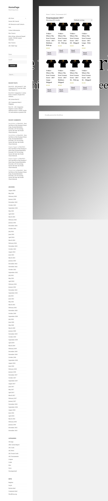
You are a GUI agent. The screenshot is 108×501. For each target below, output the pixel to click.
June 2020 (11, 322)
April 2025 (11, 214)
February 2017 (13, 398)
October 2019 (12, 337)
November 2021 (13, 290)
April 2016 (11, 416)
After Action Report (14, 445)
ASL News (11, 450)
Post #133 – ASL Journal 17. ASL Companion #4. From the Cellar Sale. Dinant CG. (17, 88)
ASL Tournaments (14, 456)
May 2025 (11, 211)
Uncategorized (13, 471)
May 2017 (11, 389)
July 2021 (11, 296)
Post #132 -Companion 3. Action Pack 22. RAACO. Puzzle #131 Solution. (17, 94)
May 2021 (11, 302)
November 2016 (13, 404)
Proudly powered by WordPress (54, 115)
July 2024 (11, 231)
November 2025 (13, 202)
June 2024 (11, 234)
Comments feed (13, 491)
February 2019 (13, 348)
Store (10, 468)
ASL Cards (11, 447)
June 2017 (11, 386)
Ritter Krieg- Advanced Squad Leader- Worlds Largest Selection (17, 38)
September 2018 (13, 360)
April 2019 (11, 343)
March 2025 (12, 217)
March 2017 (12, 395)
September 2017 (13, 381)
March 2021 (12, 304)
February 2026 (13, 196)
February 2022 (13, 284)
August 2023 (12, 252)
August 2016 (12, 410)
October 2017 (12, 378)
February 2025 (13, 220)
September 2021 (13, 293)
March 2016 (12, 419)
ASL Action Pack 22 (14, 99)
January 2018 (12, 372)
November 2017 (13, 375)
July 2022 (11, 275)
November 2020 (13, 310)
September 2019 (13, 340)
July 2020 (11, 319)
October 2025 (12, 205)
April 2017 (11, 392)
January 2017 (12, 401)
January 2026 (12, 199)
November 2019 (13, 334)
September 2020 (13, 316)
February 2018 (13, 369)
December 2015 (13, 427)
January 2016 (12, 424)
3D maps (11, 442)
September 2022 (13, 272)
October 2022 (12, 269)
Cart (10, 27)
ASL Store (11, 18)
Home (48, 14)
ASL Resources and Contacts (16, 24)
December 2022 (13, 263)
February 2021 (13, 307)
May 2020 (11, 325)
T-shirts (53, 14)
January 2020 (12, 331)
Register (11, 482)
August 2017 (12, 383)
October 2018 (12, 357)
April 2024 (11, 237)
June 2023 (11, 255)
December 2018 (13, 351)
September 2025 (13, 208)
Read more (49, 53)
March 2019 (12, 345)
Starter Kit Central (14, 21)
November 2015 (13, 430)
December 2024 (13, 225)
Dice (10, 465)
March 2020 (12, 328)
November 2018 (13, 354)
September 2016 (13, 407)
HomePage (14, 7)
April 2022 (11, 281)
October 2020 (12, 313)
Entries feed (12, 488)
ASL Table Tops (13, 46)
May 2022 (11, 278)
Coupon (11, 459)
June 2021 (11, 299)
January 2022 (12, 287)
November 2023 (13, 246)
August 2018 (12, 363)
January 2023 (12, 261)
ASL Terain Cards (13, 453)
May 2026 (11, 193)
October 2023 (12, 249)
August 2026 (12, 190)
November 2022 (13, 266)
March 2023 (12, 258)
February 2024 (13, 243)
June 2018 (11, 366)
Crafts (10, 462)
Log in (10, 485)
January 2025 (12, 222)
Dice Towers (12, 33)
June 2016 (11, 413)
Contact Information (14, 30)
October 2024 (12, 228)
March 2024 (12, 240)
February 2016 (13, 422)
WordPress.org (13, 494)
